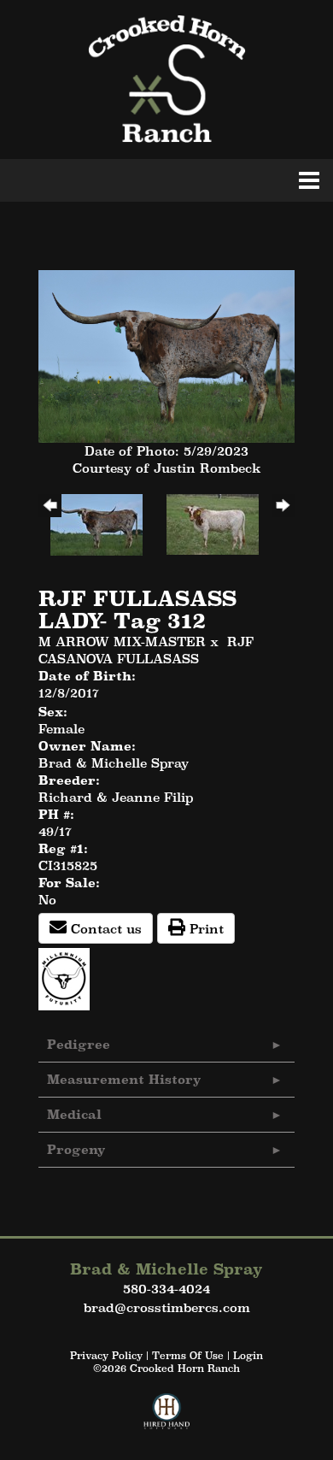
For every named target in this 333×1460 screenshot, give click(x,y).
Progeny (76, 1149)
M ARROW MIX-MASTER (122, 641)
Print (204, 928)
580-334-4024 (166, 1288)
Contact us (104, 928)
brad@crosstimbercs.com (167, 1307)
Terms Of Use (188, 1356)
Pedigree (78, 1044)
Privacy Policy (106, 1356)
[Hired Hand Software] (166, 1419)
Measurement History (124, 1079)
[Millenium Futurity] (68, 977)
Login (248, 1356)
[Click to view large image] (166, 355)
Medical (74, 1114)
